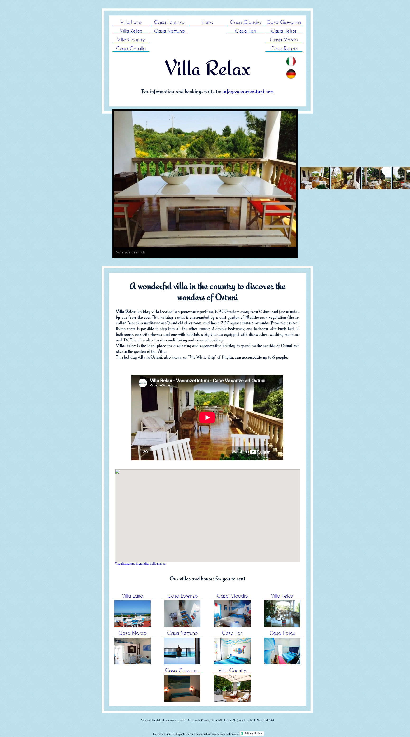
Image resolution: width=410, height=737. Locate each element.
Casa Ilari (245, 31)
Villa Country (131, 39)
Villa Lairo (131, 22)
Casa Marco (284, 39)
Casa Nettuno (169, 31)
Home (207, 22)
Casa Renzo (283, 48)
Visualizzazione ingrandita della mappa (140, 563)
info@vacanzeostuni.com (248, 91)
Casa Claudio (245, 22)
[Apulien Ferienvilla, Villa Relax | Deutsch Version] (291, 72)
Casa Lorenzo (169, 22)
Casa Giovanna (284, 22)
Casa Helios (284, 31)
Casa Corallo (131, 48)
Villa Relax (131, 31)
